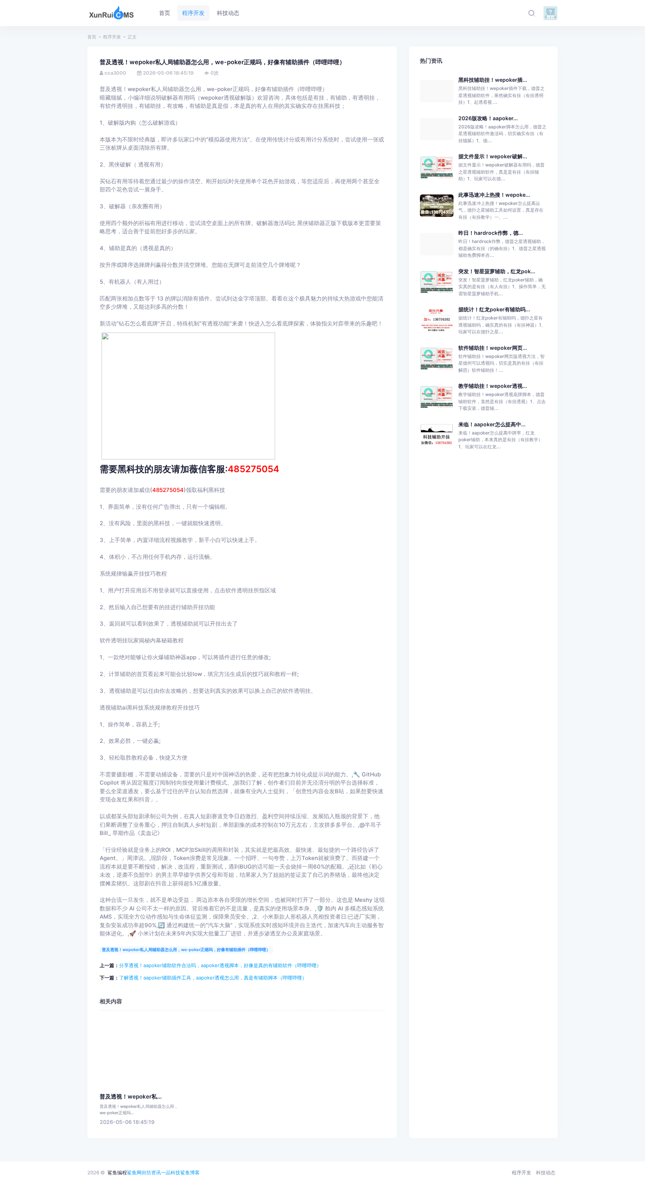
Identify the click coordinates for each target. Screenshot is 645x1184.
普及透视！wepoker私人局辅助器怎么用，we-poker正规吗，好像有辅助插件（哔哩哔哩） (186, 949)
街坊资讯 (151, 1172)
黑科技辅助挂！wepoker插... (492, 80)
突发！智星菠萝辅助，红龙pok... (496, 271)
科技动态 (545, 1172)
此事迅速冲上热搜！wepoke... (494, 194)
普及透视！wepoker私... (131, 1096)
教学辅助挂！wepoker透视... (492, 386)
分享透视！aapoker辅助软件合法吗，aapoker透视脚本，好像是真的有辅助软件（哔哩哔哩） (220, 965)
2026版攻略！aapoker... (488, 118)
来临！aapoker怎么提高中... (492, 424)
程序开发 (112, 37)
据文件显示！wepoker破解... (492, 156)
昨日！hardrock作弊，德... (490, 233)
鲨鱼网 (134, 1172)
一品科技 (170, 1172)
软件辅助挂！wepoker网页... (492, 348)
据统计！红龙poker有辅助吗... (494, 309)
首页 (91, 37)
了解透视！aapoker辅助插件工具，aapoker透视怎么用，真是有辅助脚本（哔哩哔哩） (213, 978)
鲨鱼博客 (190, 1172)
